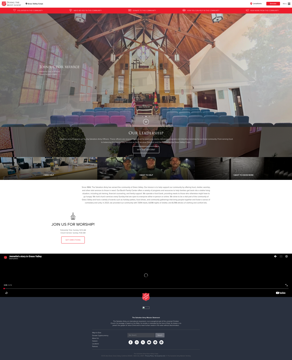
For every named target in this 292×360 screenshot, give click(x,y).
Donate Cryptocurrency (100, 335)
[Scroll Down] (146, 122)
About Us (95, 338)
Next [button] (286, 70)
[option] (146, 70)
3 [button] (149, 117)
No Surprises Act (160, 356)
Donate (273, 4)
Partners (95, 346)
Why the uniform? (146, 149)
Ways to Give (96, 333)
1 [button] (142, 117)
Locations (257, 4)
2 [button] (146, 117)
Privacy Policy (149, 356)
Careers (94, 341)
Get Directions (73, 240)
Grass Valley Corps (35, 4)
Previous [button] (6, 70)
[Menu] (286, 3)
